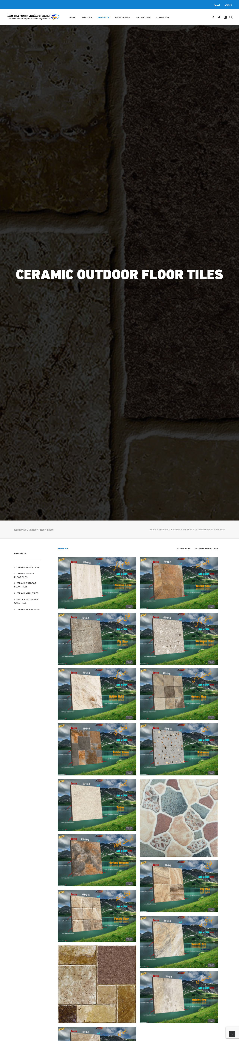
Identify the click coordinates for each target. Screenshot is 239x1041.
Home (72, 17)
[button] (213, 17)
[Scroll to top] (232, 1033)
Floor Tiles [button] (183, 548)
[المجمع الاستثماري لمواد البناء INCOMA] (33, 17)
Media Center (122, 17)
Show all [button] (63, 548)
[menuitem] (217, 4)
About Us (86, 17)
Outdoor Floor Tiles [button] (206, 548)
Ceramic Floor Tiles (181, 529)
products (103, 17)
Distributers (143, 17)
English (228, 4)
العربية (217, 4)
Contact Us (162, 17)
